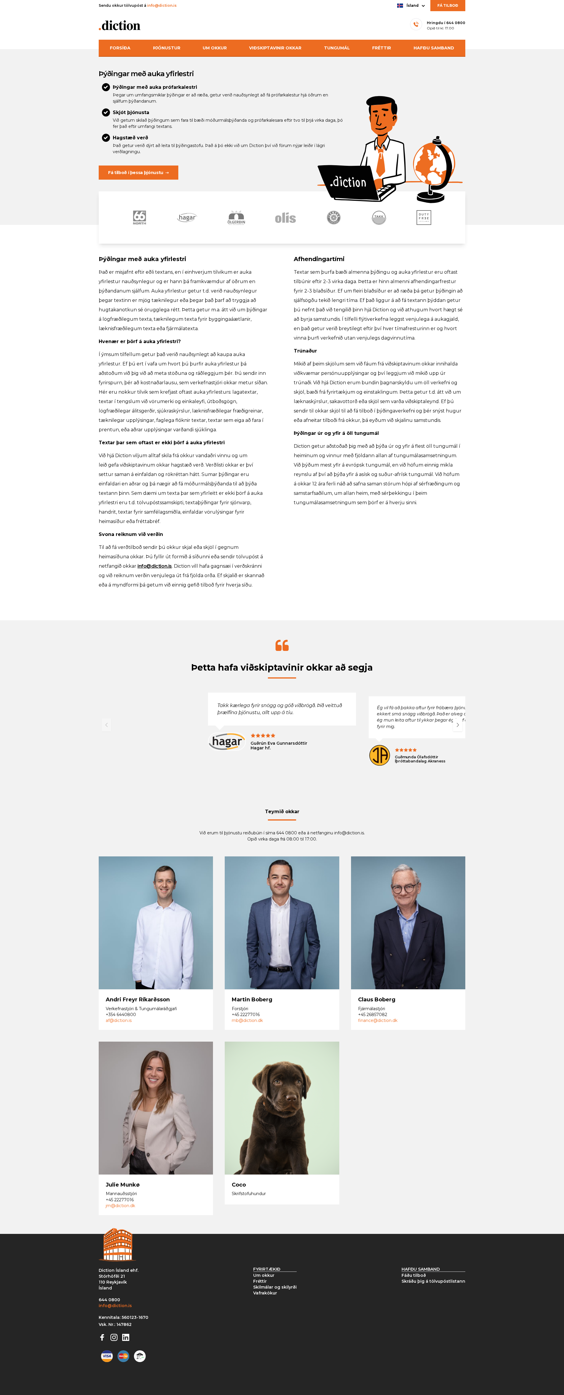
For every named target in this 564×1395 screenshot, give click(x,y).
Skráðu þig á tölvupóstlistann (433, 1281)
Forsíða (120, 48)
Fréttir (381, 48)
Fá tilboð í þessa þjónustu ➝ (138, 172)
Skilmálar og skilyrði (275, 1287)
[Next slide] (457, 725)
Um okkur (215, 48)
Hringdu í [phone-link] (446, 23)
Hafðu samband (434, 48)
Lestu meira (127, 936)
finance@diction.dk (377, 1020)
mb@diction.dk (247, 1020)
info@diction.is (162, 5)
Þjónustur (166, 48)
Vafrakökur (265, 1293)
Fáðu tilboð (414, 1275)
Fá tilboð (447, 5)
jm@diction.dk (120, 1205)
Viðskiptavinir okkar (275, 48)
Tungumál (337, 48)
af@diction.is (119, 1020)
